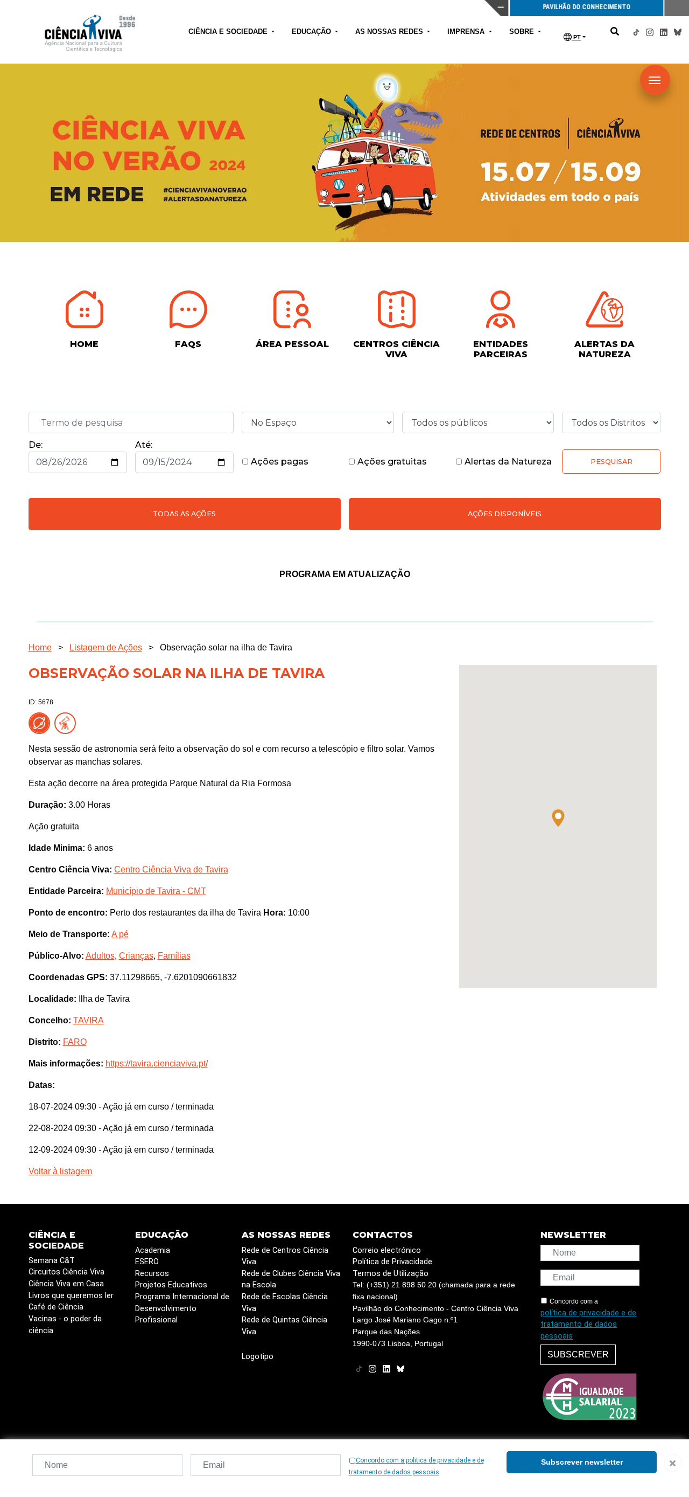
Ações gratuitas (391, 461)
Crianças (136, 955)
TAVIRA (88, 1020)
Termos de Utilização (390, 1273)
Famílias (174, 955)
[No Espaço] (41, 722)
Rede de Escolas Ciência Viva (285, 1302)
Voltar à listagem (60, 1171)
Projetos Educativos (171, 1285)
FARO (75, 1041)
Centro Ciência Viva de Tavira (171, 869)
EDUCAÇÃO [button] (312, 31)
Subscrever (578, 1354)
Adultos (100, 955)
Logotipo (257, 1356)
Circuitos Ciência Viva (66, 1272)
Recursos (152, 1273)
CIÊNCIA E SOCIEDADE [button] (229, 31)
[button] (558, 818)
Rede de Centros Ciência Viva (285, 1256)
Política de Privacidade (392, 1261)
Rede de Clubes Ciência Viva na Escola (291, 1279)
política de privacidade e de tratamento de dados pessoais (588, 1324)
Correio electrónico (387, 1250)
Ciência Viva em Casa (66, 1283)
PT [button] (576, 37)
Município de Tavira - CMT (156, 891)
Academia (152, 1250)
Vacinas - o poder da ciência (65, 1324)
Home (40, 647)
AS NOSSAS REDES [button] (390, 31)
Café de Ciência (56, 1307)
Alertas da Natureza (507, 461)
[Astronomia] (67, 722)
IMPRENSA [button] (467, 31)
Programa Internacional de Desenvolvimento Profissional (182, 1308)
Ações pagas (278, 461)
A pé (120, 934)
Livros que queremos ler (71, 1295)
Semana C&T (52, 1260)
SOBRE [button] (522, 31)
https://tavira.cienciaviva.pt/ (157, 1063)
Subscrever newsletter (582, 1462)
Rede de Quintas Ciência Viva (284, 1325)
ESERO (147, 1261)
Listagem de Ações (105, 647)
